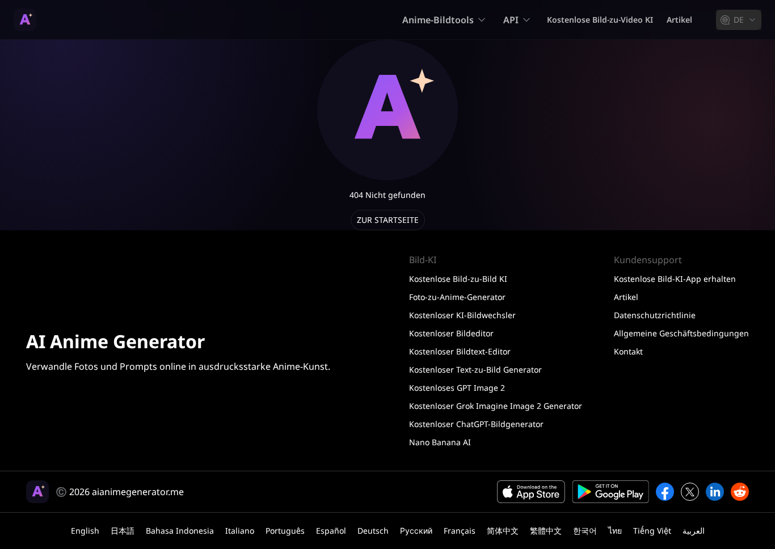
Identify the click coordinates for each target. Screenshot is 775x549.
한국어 (585, 530)
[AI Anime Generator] (25, 20)
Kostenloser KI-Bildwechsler (462, 315)
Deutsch (373, 530)
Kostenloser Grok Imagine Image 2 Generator (495, 405)
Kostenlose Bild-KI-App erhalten (675, 278)
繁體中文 (546, 530)
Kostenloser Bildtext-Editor (460, 351)
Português (285, 530)
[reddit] (740, 492)
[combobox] (738, 20)
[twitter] (690, 492)
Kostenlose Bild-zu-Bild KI (458, 278)
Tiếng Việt (652, 530)
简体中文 (503, 530)
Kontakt (628, 351)
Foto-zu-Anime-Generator (457, 297)
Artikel (679, 19)
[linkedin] (715, 492)
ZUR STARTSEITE (388, 219)
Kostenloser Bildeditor (451, 333)
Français (459, 530)
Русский (416, 530)
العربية (694, 530)
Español (331, 530)
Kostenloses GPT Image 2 (457, 387)
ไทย (615, 530)
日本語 (122, 530)
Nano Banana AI (440, 442)
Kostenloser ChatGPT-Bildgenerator (476, 424)
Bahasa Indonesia (180, 530)
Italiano (239, 530)
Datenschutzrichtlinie (655, 315)
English (85, 530)
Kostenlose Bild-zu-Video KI (600, 19)
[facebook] (665, 492)
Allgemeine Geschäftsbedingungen (681, 333)
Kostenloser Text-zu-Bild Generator (475, 369)
